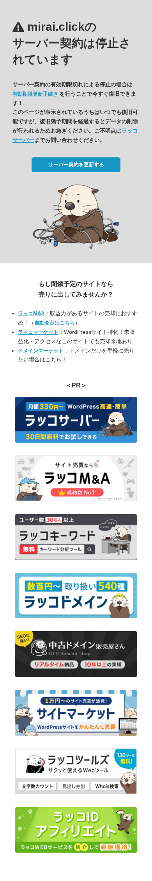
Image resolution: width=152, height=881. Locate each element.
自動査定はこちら (54, 323)
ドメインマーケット (41, 351)
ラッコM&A (31, 313)
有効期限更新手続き (35, 94)
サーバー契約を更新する (76, 164)
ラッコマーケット (38, 332)
